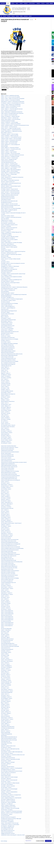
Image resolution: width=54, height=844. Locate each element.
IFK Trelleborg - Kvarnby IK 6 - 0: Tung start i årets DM (9, 189)
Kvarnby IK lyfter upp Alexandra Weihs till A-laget (8, 560)
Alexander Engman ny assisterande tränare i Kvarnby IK (9, 575)
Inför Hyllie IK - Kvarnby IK (5, 634)
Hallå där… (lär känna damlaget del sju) (7, 616)
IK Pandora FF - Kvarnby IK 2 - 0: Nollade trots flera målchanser (11, 123)
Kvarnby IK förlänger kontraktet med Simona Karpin (9, 474)
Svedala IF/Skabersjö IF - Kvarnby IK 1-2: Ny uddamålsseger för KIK (11, 279)
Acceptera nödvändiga (40, 840)
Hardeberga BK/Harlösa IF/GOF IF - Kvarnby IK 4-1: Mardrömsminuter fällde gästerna (14, 287)
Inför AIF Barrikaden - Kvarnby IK (6, 264)
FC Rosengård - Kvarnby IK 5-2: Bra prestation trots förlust (10, 190)
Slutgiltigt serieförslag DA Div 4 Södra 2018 (8, 833)
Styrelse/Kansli (32, 3)
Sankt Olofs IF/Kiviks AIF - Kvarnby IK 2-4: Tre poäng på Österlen (11, 794)
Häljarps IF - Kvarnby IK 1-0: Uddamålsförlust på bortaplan (10, 95)
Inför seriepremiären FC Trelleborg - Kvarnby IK (8, 300)
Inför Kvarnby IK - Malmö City (5, 707)
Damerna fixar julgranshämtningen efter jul (7, 643)
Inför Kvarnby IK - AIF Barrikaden (6, 226)
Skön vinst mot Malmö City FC (5, 284)
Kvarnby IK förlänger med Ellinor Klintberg (7, 468)
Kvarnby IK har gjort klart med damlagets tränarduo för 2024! (10, 205)
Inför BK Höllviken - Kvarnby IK (5, 517)
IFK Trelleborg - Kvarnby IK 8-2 (6, 487)
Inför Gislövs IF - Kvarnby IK (5, 664)
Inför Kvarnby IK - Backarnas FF (6, 272)
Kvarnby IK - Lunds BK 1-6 (5, 481)
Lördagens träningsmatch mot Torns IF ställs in (8, 806)
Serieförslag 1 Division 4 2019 (5, 741)
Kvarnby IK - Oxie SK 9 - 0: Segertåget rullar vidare (9, 159)
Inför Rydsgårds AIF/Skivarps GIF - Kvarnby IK (8, 769)
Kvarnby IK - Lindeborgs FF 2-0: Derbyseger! (8, 762)
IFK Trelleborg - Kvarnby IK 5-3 (5, 408)
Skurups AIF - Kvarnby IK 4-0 (5, 395)
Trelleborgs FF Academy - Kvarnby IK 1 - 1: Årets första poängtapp (11, 138)
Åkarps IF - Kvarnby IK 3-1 (5, 702)
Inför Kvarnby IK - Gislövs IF (5, 695)
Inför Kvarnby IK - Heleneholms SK (6, 178)
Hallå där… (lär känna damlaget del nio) (7, 612)
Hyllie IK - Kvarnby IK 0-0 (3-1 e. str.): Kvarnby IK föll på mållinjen (11, 208)
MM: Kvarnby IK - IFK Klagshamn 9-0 (6, 327)
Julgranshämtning (4, 735)
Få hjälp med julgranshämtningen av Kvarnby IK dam (9, 465)
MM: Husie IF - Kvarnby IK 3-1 (5, 334)
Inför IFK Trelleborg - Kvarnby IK (6, 410)
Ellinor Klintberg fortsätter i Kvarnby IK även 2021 (8, 555)
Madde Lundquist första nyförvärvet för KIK (7, 830)
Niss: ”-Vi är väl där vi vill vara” (5, 677)
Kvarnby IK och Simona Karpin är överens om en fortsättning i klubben (11, 561)
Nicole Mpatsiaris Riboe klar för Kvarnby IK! (7, 196)
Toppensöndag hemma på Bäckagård (6, 270)
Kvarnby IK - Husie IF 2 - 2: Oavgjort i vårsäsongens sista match (11, 128)
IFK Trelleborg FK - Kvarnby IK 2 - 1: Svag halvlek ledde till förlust (11, 129)
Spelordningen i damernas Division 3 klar (7, 558)
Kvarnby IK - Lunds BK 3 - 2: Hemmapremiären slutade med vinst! (11, 140)
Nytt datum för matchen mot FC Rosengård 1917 (8, 817)
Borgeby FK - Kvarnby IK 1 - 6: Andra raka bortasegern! (9, 141)
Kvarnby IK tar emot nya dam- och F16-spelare (8, 573)
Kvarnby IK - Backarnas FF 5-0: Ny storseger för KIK (9, 269)
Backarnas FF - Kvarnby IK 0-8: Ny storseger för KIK (9, 227)
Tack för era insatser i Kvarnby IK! (6, 457)
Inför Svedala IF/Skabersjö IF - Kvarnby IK (7, 281)
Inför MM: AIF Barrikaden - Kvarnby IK (6, 322)
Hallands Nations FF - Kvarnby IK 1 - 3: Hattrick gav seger (10, 117)
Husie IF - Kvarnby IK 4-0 (5, 509)
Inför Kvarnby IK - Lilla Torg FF (5, 750)
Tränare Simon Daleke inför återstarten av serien (8, 162)
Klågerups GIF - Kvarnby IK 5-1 (5, 373)
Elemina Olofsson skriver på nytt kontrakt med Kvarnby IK (10, 549)
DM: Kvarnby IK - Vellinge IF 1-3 (5, 435)
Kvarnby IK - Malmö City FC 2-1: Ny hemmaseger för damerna (10, 282)
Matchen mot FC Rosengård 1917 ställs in (7, 820)
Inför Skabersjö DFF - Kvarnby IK (6, 747)
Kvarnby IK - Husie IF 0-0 (5, 686)
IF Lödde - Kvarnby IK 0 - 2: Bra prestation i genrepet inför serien (11, 183)
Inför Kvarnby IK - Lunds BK (5, 591)
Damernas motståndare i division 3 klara (7, 579)
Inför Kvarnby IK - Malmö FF (5, 514)
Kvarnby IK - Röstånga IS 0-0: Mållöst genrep (8, 805)
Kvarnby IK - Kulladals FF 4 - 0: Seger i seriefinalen (9, 168)
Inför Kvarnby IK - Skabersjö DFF (6, 778)
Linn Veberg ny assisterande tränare (6, 324)
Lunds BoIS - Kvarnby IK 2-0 (5, 382)
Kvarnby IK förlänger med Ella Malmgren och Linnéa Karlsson (10, 554)
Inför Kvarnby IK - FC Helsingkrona (6, 235)
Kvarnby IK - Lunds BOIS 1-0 (5, 411)
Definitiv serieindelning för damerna (6, 460)
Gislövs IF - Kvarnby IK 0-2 (5, 662)
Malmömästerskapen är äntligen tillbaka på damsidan (9, 355)
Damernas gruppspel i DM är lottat (6, 557)
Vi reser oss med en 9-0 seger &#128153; (7, 328)
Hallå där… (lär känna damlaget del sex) (7, 618)
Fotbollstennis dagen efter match (6, 365)
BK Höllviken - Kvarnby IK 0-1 (5, 340)
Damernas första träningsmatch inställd (7, 454)
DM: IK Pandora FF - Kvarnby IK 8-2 (6, 431)
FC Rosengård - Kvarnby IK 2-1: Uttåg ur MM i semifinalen (9, 236)
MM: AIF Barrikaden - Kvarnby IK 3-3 (6, 321)
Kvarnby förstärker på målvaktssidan (6, 692)
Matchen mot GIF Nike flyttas (5, 716)
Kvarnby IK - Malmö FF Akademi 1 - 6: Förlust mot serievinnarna (10, 119)
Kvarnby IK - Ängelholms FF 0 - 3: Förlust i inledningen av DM (10, 144)
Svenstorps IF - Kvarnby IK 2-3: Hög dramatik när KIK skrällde (10, 759)
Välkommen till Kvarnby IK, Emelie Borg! (7, 508)
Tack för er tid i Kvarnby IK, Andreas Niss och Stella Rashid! (10, 646)
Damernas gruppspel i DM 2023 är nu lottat (7, 325)
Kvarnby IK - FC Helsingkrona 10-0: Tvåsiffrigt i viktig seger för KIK (11, 232)
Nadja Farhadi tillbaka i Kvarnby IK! (6, 184)
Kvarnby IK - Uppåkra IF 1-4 (5, 723)
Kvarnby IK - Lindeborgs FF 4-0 (6, 518)
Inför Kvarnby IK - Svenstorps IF (6, 790)
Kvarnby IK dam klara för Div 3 (5, 647)
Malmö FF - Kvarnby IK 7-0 (5, 493)
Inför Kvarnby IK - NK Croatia (5, 606)
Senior (8, 3)
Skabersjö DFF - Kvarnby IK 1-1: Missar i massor (8, 745)
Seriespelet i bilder (4, 744)
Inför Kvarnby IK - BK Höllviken (5, 278)
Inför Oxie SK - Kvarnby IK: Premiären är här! (8, 181)
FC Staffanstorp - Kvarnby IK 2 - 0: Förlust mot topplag (9, 134)
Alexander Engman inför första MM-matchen (8, 337)
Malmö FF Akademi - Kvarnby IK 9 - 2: (6, 132)
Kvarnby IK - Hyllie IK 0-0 (5, 729)
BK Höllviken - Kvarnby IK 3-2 (5, 515)
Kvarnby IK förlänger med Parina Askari (7, 349)
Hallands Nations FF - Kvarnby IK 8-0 (6, 533)
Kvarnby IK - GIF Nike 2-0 (5, 386)
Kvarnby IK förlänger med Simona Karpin (7, 356)
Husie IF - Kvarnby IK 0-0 (5, 598)
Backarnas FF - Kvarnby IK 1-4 (5, 668)
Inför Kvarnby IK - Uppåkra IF (5, 637)
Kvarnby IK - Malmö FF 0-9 (5, 512)
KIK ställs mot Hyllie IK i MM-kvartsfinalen (7, 313)
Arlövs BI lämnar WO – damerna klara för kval (8, 223)
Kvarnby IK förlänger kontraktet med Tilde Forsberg (9, 478)
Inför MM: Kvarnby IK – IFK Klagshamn (7, 330)
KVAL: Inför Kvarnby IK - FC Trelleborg (7, 221)
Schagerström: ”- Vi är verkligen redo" (7, 803)
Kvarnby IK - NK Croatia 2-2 (5, 604)
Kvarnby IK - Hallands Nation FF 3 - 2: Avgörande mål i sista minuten (11, 131)
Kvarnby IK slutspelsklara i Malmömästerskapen (8, 319)
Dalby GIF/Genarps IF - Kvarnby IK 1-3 (6, 484)
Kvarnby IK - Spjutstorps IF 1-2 (5, 720)
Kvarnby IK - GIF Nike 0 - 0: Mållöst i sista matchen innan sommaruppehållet (12, 98)
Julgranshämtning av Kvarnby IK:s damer (7, 569)
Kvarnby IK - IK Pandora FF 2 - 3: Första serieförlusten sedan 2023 (11, 137)
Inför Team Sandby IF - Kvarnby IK (6, 787)
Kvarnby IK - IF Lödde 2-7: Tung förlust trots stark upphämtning (10, 104)
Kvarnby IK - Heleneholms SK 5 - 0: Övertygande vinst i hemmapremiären (12, 177)
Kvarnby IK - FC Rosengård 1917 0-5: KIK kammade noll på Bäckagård (11, 811)
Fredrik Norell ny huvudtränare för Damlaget (8, 120)
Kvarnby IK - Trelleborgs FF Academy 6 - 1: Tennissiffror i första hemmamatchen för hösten (15, 125)
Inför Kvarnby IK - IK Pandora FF (6, 585)
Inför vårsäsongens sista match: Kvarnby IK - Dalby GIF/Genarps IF (11, 523)
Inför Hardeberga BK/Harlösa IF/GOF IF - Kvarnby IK (9, 288)
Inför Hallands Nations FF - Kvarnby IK (7, 594)
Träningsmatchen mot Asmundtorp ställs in (7, 726)
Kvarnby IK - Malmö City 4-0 (5, 705)
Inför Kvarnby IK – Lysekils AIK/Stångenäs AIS (8, 307)
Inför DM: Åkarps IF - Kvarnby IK (6, 318)
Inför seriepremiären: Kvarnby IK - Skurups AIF (8, 425)
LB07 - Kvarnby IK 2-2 (4, 420)
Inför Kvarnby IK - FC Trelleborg (6, 257)
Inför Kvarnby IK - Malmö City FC (6, 285)
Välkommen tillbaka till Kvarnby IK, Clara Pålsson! (8, 245)
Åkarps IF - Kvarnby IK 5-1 (5, 398)
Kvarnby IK (3, 3)
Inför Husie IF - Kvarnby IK (5, 380)
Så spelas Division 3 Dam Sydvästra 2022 (7, 456)
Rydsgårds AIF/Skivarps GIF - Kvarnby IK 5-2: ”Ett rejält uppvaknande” (11, 768)
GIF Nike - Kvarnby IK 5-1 (4, 414)
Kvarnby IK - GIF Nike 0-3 (5, 653)
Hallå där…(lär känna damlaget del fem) (7, 619)
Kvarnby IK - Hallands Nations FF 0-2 (6, 502)
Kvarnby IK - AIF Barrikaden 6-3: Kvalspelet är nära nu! (9, 224)
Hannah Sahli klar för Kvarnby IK (6, 199)
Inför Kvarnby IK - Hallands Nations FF (7, 503)
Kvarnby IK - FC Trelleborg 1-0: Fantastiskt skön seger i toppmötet (11, 254)
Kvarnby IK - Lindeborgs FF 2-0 (6, 711)
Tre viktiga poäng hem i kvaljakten (6, 233)
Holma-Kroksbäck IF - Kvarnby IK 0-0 (6, 689)
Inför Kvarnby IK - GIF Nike (5, 631)
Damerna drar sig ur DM (4, 309)
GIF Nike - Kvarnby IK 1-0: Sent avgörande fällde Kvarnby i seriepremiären (12, 113)
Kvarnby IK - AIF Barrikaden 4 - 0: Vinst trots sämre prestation (10, 153)
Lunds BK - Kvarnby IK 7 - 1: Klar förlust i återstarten (9, 126)
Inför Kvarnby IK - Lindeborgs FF (6, 520)
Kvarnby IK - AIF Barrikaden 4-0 (6, 683)
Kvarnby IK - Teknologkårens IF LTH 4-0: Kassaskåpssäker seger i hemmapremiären (14, 294)
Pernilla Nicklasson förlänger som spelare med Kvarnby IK (10, 570)
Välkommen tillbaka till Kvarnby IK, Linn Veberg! (8, 472)
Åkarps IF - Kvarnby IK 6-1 (5, 316)
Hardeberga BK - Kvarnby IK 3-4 (6, 441)
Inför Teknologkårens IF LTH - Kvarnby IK (7, 267)
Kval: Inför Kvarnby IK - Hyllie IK (6, 211)
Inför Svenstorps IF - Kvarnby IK (6, 609)
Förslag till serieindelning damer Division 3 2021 (8, 582)
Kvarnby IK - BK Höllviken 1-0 (5, 496)
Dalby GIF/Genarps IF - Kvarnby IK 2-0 (7, 717)
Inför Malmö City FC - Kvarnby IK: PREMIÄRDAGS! (8, 802)
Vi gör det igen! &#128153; (5, 291)
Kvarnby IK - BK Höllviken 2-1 (5, 417)
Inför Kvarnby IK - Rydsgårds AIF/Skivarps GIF (8, 799)
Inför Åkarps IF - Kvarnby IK (5, 704)
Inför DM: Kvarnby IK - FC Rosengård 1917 (7, 821)
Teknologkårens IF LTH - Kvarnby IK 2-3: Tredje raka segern (10, 266)
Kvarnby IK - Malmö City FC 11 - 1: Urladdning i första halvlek (10, 156)
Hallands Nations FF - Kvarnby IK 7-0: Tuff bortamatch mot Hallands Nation (12, 101)
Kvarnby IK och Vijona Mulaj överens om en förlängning (9, 303)
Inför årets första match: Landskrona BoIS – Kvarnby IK (9, 447)
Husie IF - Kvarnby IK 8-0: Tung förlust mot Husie (8, 110)
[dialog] (38, 838)
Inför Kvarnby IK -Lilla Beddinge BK (6, 667)
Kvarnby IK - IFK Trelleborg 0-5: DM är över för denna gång (10, 808)
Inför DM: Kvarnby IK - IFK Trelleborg (6, 809)
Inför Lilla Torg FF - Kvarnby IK (5, 781)
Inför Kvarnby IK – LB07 (4, 371)
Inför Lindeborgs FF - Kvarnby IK (6, 526)
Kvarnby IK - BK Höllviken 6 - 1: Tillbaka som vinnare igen (9, 135)
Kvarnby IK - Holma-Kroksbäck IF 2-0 (6, 659)
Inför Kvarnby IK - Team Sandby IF (6, 756)
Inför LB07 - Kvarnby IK (4, 422)
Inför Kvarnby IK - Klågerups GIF (6, 407)
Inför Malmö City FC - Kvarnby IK (6, 175)
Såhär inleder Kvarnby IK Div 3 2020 (6, 615)
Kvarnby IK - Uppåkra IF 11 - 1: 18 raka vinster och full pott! (10, 147)
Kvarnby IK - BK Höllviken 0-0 (5, 601)
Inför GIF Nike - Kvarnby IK (5, 416)
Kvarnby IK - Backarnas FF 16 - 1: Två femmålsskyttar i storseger (11, 166)
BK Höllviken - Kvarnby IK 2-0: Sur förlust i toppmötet (9, 239)
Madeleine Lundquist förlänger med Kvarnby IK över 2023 (10, 331)
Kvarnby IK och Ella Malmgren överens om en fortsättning (10, 471)
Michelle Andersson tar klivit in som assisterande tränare (9, 539)
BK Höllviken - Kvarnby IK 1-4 (5, 389)
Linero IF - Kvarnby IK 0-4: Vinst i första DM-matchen (9, 114)
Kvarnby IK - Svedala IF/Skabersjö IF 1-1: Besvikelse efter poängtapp (11, 242)
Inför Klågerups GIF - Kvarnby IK (6, 374)
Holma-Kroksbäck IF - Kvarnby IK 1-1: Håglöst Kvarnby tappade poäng (11, 751)
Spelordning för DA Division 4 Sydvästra (7, 333)
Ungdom (12, 3)
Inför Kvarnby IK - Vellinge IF (5, 312)
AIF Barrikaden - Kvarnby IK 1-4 (5, 650)
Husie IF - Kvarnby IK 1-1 (4, 379)
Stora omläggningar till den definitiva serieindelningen (9, 343)
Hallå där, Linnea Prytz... (4, 315)
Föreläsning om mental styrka (5, 383)
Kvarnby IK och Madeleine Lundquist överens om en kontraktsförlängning (12, 548)
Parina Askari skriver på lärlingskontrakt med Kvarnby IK (9, 542)
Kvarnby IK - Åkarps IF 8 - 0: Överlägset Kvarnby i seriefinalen (10, 172)
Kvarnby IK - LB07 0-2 (4, 370)
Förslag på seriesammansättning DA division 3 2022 (9, 477)
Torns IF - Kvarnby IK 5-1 (4, 714)
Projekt (42, 3)
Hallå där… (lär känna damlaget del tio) (7, 610)
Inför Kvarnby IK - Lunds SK (5, 597)
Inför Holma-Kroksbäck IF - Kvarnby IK (7, 753)
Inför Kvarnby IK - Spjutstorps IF (6, 722)
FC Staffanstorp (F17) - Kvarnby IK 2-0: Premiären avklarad (10, 824)
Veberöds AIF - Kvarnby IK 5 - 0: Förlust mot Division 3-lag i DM (10, 186)
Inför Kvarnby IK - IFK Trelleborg (6, 377)
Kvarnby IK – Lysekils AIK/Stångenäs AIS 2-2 (8, 306)
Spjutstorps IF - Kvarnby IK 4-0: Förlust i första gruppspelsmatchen (11, 812)
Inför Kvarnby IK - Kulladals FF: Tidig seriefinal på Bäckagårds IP (11, 169)
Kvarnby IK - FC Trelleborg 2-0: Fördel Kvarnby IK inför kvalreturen (11, 217)
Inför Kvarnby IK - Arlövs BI (5, 261)
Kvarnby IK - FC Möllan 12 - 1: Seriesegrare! (7, 150)
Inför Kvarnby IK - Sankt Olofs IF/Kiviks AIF (7, 766)
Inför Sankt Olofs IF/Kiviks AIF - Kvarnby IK (7, 796)
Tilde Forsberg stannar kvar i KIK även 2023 (7, 346)
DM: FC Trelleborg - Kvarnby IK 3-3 (6, 438)
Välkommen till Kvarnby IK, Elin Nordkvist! (7, 352)
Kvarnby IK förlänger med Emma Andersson (7, 576)
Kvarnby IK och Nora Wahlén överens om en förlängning (9, 361)
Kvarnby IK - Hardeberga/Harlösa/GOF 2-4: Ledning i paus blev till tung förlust (13, 251)
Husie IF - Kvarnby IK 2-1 (4, 656)
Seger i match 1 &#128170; (5, 218)
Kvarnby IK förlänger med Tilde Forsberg (7, 563)
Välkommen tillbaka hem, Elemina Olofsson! (7, 401)
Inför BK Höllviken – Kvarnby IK (6, 392)
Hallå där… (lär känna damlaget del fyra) (7, 622)
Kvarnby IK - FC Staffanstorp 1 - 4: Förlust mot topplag (9, 122)
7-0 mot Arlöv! (3, 260)
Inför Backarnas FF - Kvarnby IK (6, 230)
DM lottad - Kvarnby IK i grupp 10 (6, 453)
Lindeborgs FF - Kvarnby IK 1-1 (5, 524)
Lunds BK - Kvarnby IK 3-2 (5, 527)
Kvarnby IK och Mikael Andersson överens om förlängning (10, 578)
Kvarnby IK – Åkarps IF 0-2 (5, 367)
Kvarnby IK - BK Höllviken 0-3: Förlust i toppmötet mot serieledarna (11, 276)
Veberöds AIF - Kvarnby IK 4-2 (5, 499)
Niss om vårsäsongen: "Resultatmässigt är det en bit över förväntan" (11, 771)
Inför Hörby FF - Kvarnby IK (5, 429)
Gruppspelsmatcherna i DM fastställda (7, 450)
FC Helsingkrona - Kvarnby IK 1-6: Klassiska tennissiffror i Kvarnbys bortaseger (13, 273)
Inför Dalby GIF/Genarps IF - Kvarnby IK (7, 588)
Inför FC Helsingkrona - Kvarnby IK (6, 275)
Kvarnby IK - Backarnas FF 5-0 (5, 699)
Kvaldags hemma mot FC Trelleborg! (6, 220)
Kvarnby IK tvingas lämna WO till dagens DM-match (9, 310)
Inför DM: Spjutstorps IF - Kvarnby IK (6, 814)
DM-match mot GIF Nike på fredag (6, 628)
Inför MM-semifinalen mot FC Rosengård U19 (8, 238)
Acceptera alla (48, 840)
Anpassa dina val (28, 840)
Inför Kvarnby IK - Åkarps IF (5, 673)
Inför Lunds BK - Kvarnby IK (5, 529)
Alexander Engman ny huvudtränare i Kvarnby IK (8, 359)
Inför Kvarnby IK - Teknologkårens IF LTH (7, 297)
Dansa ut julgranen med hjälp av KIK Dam (7, 827)
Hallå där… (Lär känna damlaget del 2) (7, 625)
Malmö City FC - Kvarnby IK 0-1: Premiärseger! (8, 800)
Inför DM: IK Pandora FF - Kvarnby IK (6, 432)
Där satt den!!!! (3, 248)
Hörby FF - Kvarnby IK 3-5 (5, 428)
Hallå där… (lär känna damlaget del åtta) (7, 613)
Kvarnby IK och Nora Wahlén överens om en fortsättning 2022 (10, 480)
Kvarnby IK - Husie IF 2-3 (5, 490)
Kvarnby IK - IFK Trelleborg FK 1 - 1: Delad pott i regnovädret (10, 116)
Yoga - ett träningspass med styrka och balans (8, 362)
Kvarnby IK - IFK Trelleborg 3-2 (5, 505)
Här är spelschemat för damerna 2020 (7, 640)
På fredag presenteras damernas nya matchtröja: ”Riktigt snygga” (11, 818)
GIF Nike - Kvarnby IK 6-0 (5, 708)
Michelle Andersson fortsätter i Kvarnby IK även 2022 (9, 466)
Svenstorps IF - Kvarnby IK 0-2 (5, 607)
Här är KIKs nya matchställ (5, 815)
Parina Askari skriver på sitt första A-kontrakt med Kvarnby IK (10, 475)
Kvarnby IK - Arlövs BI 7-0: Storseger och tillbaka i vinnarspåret (10, 258)
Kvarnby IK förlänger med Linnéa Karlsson (7, 469)
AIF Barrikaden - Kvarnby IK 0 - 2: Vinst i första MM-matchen (10, 193)
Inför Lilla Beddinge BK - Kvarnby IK (6, 698)
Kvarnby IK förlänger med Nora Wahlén (7, 551)
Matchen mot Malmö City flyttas (6, 775)
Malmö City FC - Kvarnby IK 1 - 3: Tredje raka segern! (9, 174)
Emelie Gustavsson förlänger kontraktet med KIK (8, 552)
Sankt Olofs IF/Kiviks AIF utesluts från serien (8, 757)
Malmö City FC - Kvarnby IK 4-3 (5, 674)
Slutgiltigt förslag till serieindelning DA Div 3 (8, 463)
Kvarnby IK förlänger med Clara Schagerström (8, 364)
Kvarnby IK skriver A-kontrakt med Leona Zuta (8, 459)
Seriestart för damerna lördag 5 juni (6, 536)
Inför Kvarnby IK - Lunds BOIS (5, 413)
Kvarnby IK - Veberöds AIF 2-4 (5, 530)
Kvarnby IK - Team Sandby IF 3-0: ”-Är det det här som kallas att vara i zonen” (13, 754)
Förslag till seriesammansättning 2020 (7, 649)
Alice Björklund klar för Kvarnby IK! (6, 202)
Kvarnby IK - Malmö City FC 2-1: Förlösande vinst (8, 772)
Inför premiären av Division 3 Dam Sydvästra (8, 426)
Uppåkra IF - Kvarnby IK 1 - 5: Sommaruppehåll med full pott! (10, 165)
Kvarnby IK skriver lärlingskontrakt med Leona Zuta (9, 545)
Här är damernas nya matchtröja (6, 621)
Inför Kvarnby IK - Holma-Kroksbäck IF (7, 661)
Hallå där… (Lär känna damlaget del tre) (7, 624)
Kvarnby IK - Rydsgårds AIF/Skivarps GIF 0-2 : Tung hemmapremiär (11, 797)
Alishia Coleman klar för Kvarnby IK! (6, 187)
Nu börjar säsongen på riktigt (5, 732)
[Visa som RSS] (35, 19)
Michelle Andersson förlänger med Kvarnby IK (8, 572)
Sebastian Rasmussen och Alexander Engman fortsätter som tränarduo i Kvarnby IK (14, 462)
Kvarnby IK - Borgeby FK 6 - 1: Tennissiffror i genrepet (9, 163)
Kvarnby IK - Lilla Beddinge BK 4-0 (6, 665)
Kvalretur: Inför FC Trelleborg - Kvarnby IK (7, 215)
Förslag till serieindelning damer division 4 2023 (8, 358)
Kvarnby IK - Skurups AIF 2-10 (5, 423)
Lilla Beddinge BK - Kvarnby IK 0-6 (6, 696)
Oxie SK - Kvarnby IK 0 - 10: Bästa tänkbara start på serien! (10, 180)
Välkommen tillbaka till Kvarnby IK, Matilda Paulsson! (9, 566)
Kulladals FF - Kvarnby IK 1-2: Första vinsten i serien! (9, 107)
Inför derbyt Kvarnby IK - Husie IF (6, 404)
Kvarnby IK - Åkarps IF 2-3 (5, 671)
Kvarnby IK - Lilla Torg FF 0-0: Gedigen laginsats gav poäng (10, 748)
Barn (17, 3)
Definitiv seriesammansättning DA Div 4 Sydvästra (8, 738)
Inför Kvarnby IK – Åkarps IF (5, 368)
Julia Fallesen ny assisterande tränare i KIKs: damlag (9, 567)
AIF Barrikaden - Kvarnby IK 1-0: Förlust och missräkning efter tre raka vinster (13, 263)
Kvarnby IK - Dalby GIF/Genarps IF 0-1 (6, 521)
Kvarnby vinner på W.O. (4, 765)
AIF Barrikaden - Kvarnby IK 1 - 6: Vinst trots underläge (9, 171)
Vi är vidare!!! (3, 214)
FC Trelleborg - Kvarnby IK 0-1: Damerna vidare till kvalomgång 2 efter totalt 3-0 (13, 212)
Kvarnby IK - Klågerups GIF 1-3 (5, 405)
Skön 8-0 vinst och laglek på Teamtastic (7, 229)
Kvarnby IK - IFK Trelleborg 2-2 (5, 376)
